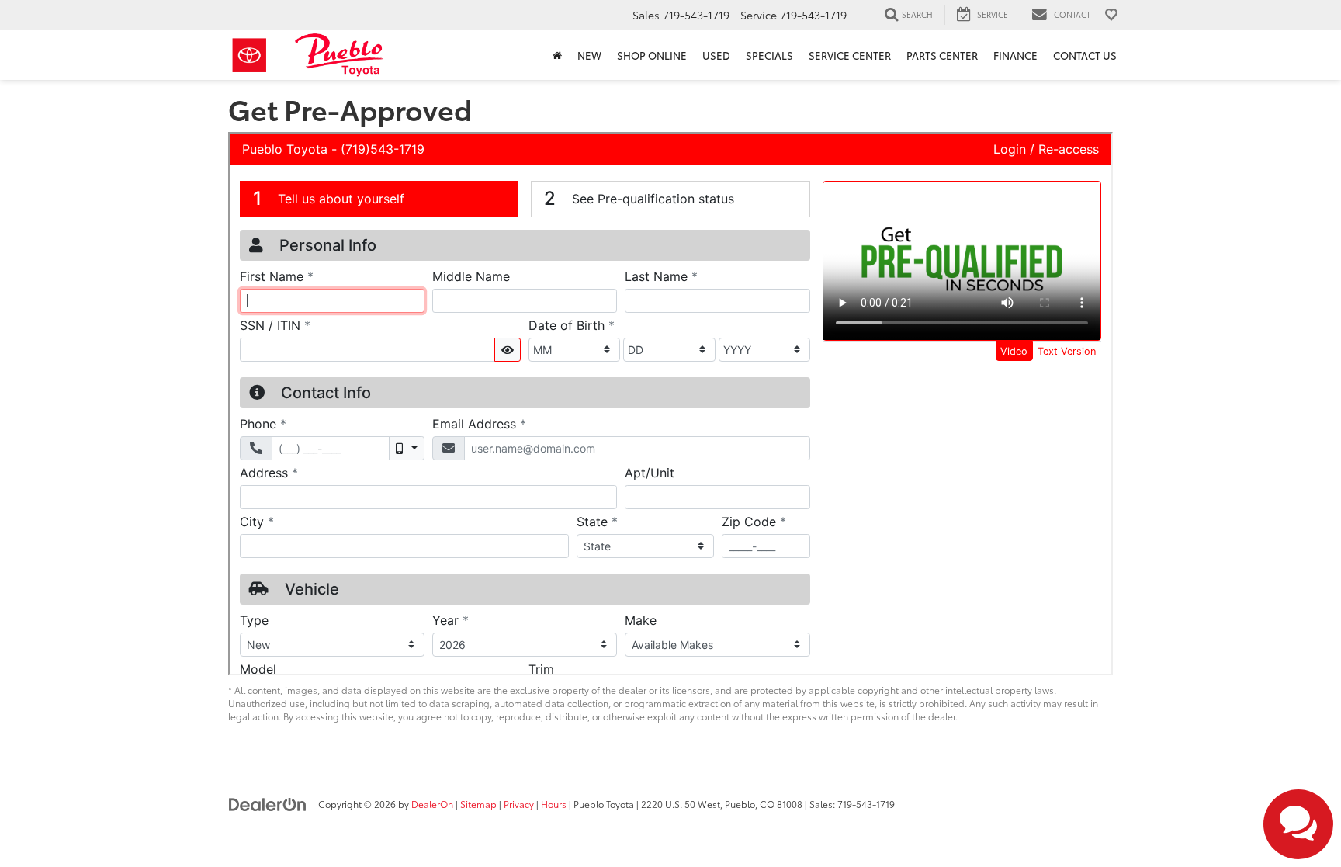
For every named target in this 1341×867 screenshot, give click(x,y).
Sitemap (478, 803)
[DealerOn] (267, 803)
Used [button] (716, 55)
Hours (554, 803)
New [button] (589, 55)
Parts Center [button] (942, 55)
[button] (557, 55)
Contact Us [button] (1085, 55)
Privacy (519, 803)
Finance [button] (1015, 55)
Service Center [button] (850, 55)
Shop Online (652, 55)
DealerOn (432, 803)
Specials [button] (769, 55)
